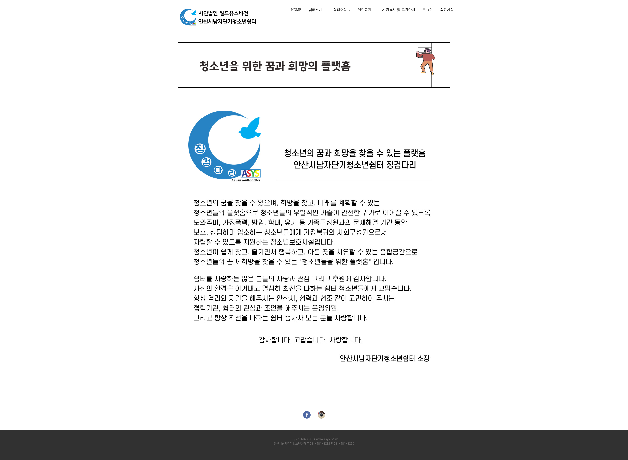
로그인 (427, 10)
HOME (296, 10)
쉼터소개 (316, 10)
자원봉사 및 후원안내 (398, 10)
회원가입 (447, 10)
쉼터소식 (340, 10)
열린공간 (365, 10)
